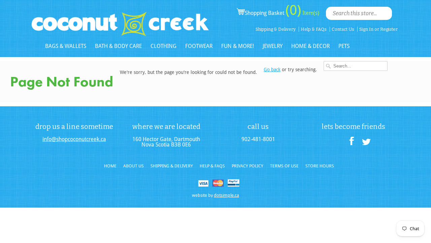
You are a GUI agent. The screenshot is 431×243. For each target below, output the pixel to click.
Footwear (198, 46)
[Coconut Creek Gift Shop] (120, 18)
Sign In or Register (378, 29)
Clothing (163, 46)
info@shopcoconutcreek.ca (74, 139)
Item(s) (310, 13)
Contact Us (343, 29)
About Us (133, 166)
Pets (344, 46)
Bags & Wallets (65, 46)
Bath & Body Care (118, 46)
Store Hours (319, 166)
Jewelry (273, 46)
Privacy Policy (247, 166)
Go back (272, 69)
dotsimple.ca (226, 195)
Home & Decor (310, 46)
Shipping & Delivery (276, 29)
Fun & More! (237, 46)
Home (110, 166)
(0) (293, 10)
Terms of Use (284, 166)
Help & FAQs (314, 29)
